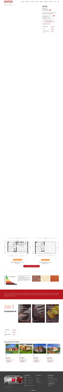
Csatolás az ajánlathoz (48, 21)
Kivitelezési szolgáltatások (30, 385)
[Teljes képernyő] (20, 383)
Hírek (37, 377)
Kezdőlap (5, 4)
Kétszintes (52, 26)
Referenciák (38, 378)
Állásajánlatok (38, 381)
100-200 (14, 334)
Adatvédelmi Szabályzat (39, 382)
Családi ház (10, 4)
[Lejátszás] (6, 383)
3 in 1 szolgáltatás (28, 377)
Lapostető (52, 28)
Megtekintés (9, 361)
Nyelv (58, 1)
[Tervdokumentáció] (51, 17)
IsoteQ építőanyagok (29, 382)
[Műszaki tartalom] (50, 10)
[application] (13, 380)
